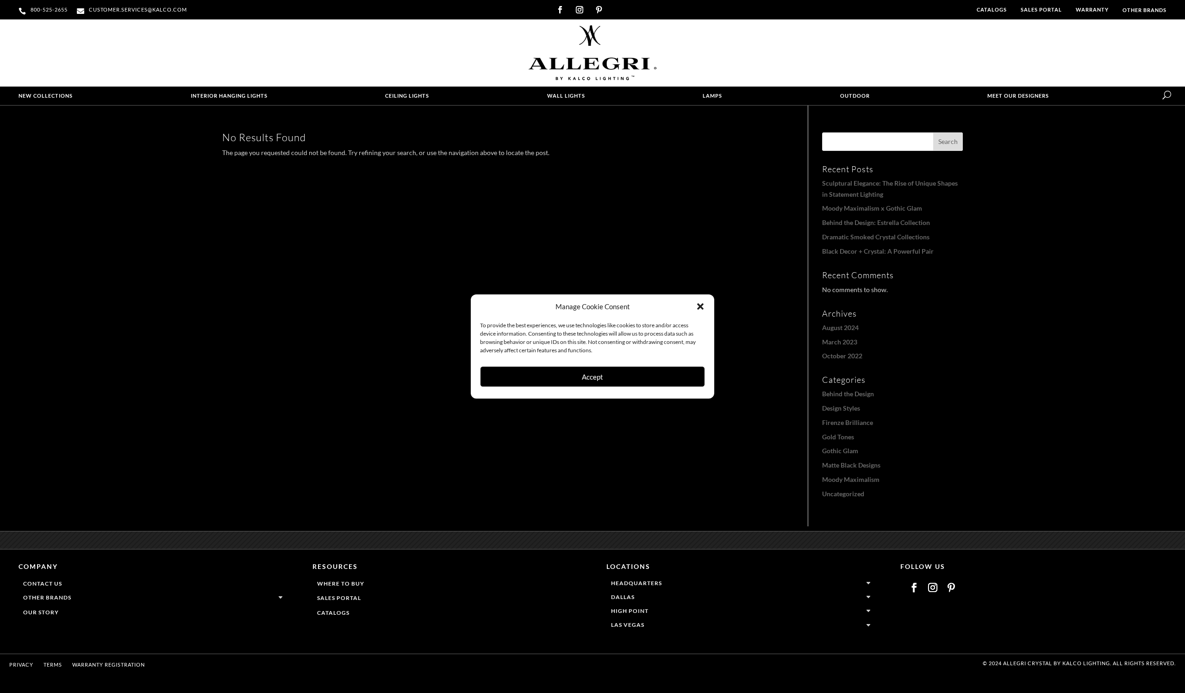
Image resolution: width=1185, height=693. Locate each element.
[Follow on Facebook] (560, 9)
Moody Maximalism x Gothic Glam (872, 208)
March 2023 (839, 342)
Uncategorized (843, 494)
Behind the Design (848, 394)
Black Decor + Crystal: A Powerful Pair (878, 251)
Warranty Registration (108, 665)
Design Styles (841, 408)
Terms (53, 665)
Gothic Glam (840, 451)
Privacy (21, 665)
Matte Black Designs (851, 465)
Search (948, 141)
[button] (700, 306)
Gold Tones (838, 437)
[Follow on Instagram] (579, 9)
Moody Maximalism (850, 479)
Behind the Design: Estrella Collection (876, 222)
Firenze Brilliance (847, 422)
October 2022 (842, 356)
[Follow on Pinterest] (599, 9)
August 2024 (840, 327)
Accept (592, 377)
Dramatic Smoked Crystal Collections (875, 237)
